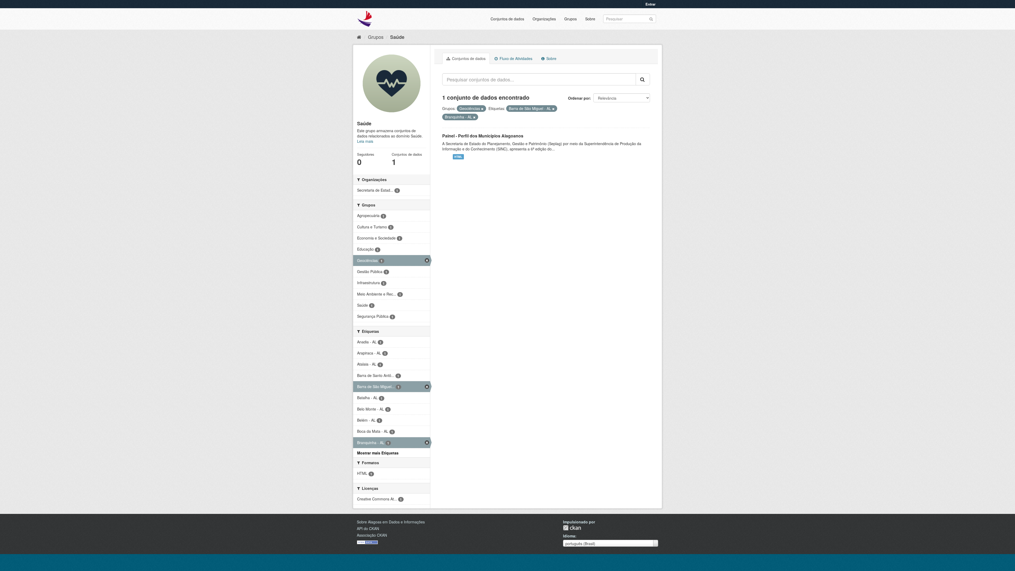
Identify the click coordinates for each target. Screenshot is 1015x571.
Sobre (590, 18)
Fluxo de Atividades (515, 58)
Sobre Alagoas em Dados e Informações (391, 521)
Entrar (650, 4)
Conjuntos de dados (507, 18)
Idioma (569, 535)
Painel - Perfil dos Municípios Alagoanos (482, 136)
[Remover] (482, 109)
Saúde (397, 37)
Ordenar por (579, 98)
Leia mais (365, 141)
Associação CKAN (372, 535)
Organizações (544, 18)
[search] (643, 79)
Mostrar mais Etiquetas (378, 452)
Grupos (570, 18)
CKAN (572, 528)
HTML (458, 157)
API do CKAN (368, 528)
